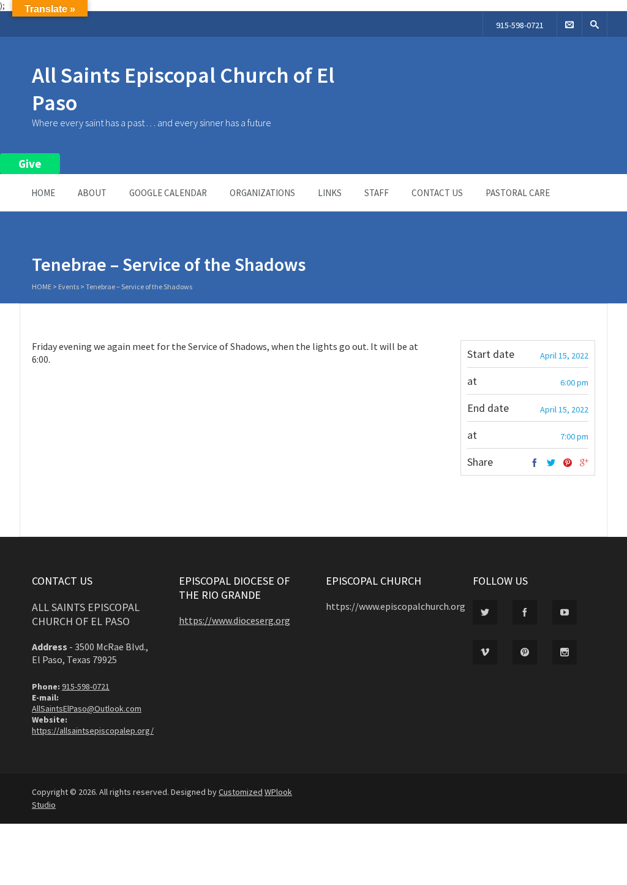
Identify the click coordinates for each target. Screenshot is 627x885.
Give (30, 163)
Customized (241, 791)
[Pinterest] (567, 463)
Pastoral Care (518, 193)
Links (330, 193)
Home (43, 193)
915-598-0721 (520, 25)
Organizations (262, 193)
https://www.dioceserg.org (234, 620)
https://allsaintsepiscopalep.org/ (93, 730)
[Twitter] (551, 463)
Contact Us (437, 193)
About (92, 193)
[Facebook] (534, 463)
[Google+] (584, 463)
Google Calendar (168, 193)
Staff (376, 193)
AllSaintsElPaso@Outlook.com (86, 708)
